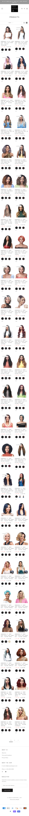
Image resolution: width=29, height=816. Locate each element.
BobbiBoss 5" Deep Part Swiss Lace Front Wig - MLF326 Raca (21, 577)
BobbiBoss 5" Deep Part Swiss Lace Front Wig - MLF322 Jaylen (7, 577)
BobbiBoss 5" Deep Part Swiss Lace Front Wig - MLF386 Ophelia (7, 664)
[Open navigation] (2, 8)
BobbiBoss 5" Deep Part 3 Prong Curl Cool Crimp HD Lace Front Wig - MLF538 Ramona (6, 222)
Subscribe (7, 790)
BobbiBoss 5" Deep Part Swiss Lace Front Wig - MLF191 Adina (21, 548)
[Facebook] (2, 771)
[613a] (9, 641)
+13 (16, 586)
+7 (2, 141)
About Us (4, 753)
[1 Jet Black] (2, 50)
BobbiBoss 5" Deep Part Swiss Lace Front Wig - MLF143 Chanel (21, 519)
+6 (2, 111)
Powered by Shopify (14, 799)
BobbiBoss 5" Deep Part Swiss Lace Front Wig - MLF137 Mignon (7, 519)
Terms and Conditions (7, 755)
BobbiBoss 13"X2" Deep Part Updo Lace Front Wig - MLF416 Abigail (21, 42)
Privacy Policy (5, 757)
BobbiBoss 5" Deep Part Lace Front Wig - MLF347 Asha (21, 430)
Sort (10, 22)
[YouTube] (5, 771)
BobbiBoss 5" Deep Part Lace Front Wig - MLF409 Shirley (7, 459)
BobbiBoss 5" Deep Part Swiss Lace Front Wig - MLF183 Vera (7, 548)
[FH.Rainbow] (23, 497)
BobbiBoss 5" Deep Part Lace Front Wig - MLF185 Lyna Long (7, 430)
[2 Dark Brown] (9, 50)
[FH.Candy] (20, 497)
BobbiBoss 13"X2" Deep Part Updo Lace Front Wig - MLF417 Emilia (7, 72)
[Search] (24, 8)
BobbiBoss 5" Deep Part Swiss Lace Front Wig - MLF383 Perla (7, 635)
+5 (16, 410)
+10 (16, 321)
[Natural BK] (16, 497)
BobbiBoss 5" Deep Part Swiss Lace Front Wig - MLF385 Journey (21, 635)
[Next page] (18, 740)
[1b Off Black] (6, 50)
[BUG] (9, 466)
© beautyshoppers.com (14, 797)
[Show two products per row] (26, 22)
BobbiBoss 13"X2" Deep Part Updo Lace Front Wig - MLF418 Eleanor (21, 72)
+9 (2, 52)
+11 (16, 261)
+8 (16, 111)
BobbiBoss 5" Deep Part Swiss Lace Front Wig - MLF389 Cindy (21, 664)
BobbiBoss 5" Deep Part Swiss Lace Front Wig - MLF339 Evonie (7, 606)
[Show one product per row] (24, 22)
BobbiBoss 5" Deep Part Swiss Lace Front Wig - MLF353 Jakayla (21, 606)
